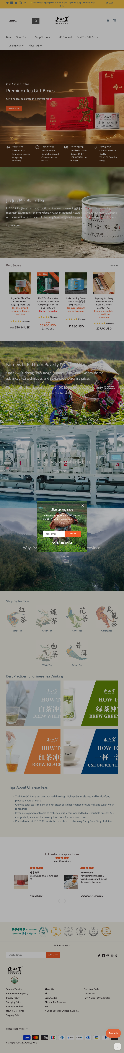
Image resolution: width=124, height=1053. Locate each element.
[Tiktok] (71, 543)
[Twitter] (53, 543)
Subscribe (73, 533)
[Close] (82, 505)
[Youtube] (62, 543)
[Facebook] (58, 543)
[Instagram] (66, 543)
